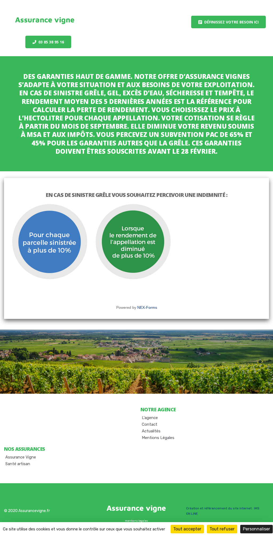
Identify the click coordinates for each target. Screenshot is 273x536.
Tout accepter (187, 528)
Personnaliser (256, 528)
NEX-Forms (147, 307)
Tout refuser (222, 528)
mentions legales (136, 520)
